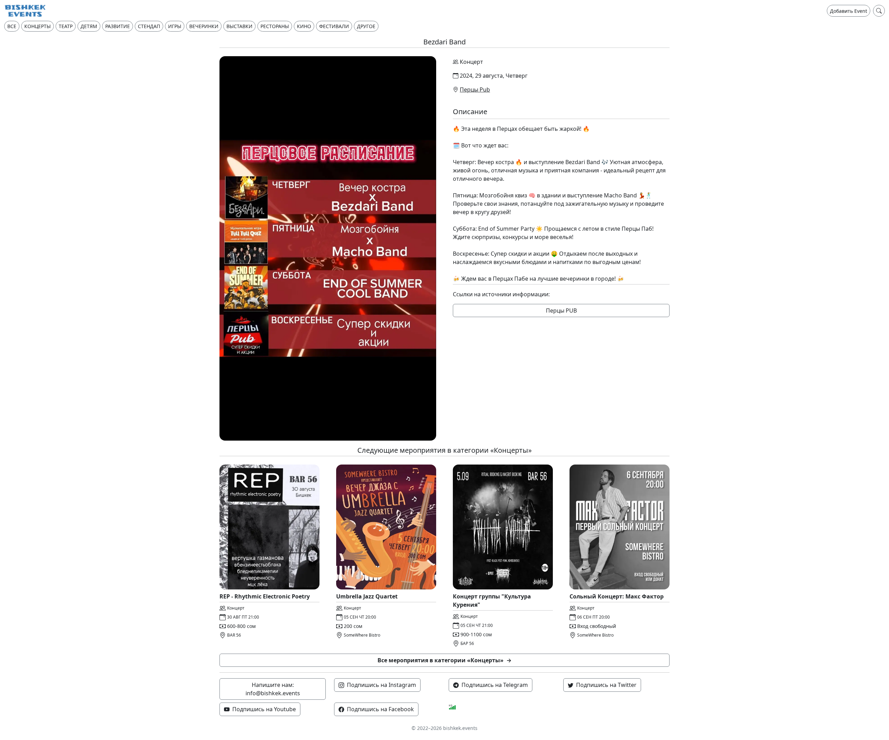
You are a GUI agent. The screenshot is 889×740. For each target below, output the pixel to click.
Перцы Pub (475, 89)
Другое (366, 26)
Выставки (239, 26)
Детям (89, 26)
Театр (66, 26)
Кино (304, 26)
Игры (174, 26)
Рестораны (274, 26)
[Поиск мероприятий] (879, 11)
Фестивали (334, 26)
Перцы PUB (561, 310)
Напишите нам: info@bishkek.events (273, 689)
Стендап (149, 26)
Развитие (117, 26)
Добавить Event (848, 11)
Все (11, 26)
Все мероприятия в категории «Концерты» (444, 660)
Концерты (37, 26)
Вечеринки (203, 26)
